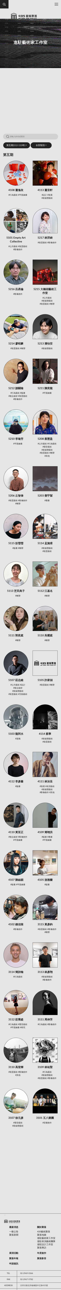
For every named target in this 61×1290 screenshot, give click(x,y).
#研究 (22, 1028)
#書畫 (47, 501)
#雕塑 (51, 304)
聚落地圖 (41, 1235)
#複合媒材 (13, 396)
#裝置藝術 (22, 246)
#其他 (47, 456)
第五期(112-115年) (15, 145)
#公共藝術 (13, 246)
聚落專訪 (41, 1248)
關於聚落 (41, 1227)
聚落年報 (13, 1258)
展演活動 (13, 1253)
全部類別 (40, 145)
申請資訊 (13, 1264)
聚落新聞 (13, 1235)
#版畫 (22, 393)
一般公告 (13, 1232)
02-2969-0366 (26, 1273)
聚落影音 (41, 1258)
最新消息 (13, 1227)
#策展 (49, 195)
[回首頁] (12, 1221)
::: (5, 1215)
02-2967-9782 (26, 1279)
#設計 (44, 195)
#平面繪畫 (22, 195)
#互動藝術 (22, 694)
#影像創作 (17, 250)
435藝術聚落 (43, 1232)
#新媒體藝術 (47, 198)
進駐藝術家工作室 (46, 1238)
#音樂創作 (47, 1123)
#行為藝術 (13, 195)
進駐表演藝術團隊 (46, 1241)
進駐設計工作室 (45, 1244)
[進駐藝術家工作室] (24, 17)
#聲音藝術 (47, 447)
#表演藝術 (49, 786)
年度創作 (41, 1253)
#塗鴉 (17, 739)
